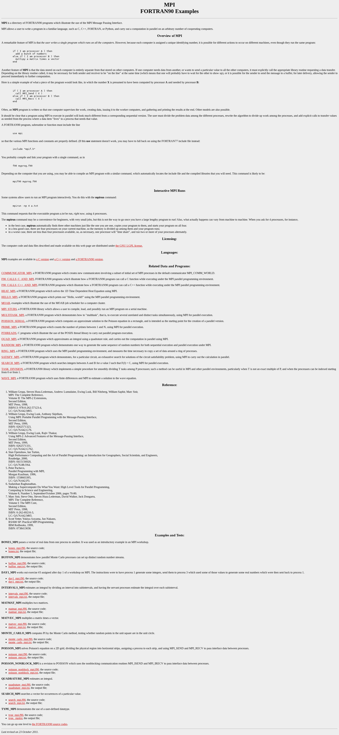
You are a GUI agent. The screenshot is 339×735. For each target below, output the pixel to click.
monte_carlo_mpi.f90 (20, 639)
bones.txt (13, 551)
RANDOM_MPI (11, 345)
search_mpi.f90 (17, 699)
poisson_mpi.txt (17, 657)
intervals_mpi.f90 (18, 593)
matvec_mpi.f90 (17, 623)
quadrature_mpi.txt (18, 687)
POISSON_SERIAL (13, 321)
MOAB (5, 303)
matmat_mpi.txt (17, 611)
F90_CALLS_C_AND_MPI (17, 279)
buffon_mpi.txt (16, 566)
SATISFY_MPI (10, 357)
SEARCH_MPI (10, 363)
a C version (42, 259)
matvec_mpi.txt (17, 627)
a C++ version (62, 259)
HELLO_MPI (9, 297)
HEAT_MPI (8, 291)
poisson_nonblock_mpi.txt (23, 672)
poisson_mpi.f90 (17, 654)
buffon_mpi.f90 (17, 563)
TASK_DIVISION (12, 369)
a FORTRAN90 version (89, 259)
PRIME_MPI (8, 327)
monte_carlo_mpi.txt (19, 642)
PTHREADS (8, 333)
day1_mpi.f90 (16, 578)
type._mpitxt (15, 718)
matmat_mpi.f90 (17, 608)
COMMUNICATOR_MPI (16, 273)
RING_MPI (8, 351)
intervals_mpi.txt (17, 596)
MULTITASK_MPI (12, 315)
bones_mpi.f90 (16, 548)
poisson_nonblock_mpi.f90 (23, 669)
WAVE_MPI (8, 378)
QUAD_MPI (8, 339)
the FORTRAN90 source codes (49, 724)
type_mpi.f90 (15, 714)
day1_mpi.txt (15, 581)
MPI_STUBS (9, 309)
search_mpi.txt (16, 702)
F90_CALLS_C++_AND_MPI (19, 285)
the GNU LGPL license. (129, 245)
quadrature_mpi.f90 (19, 684)
